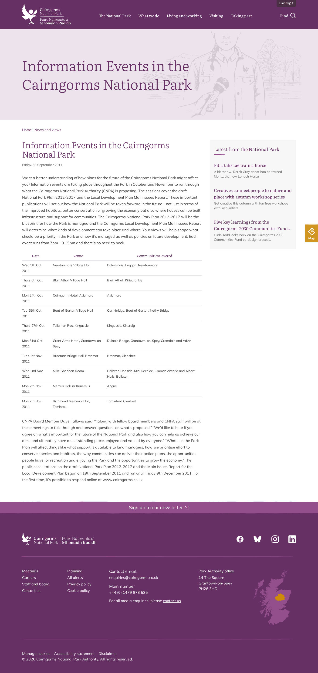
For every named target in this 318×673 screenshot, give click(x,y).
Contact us (31, 590)
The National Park (115, 15)
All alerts (75, 577)
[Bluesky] (257, 539)
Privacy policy (79, 584)
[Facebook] (240, 539)
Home (27, 130)
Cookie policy (78, 590)
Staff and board (36, 584)
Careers (29, 577)
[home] (46, 14)
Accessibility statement (74, 653)
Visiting (216, 15)
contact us (172, 600)
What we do (148, 15)
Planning (74, 571)
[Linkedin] (292, 539)
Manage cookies (36, 653)
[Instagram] (275, 539)
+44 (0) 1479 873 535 (128, 592)
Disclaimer (107, 653)
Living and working (184, 15)
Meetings (30, 571)
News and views (47, 130)
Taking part (241, 15)
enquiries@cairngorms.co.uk (133, 577)
